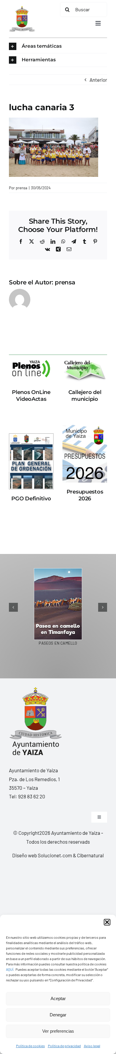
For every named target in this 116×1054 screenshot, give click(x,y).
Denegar (58, 1014)
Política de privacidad (64, 1046)
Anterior (98, 80)
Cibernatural (90, 855)
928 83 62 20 (31, 796)
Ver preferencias (58, 1031)
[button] (107, 922)
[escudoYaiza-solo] (22, 8)
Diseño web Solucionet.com (42, 855)
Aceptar (58, 998)
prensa (21, 187)
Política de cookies (30, 1046)
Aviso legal (92, 1046)
